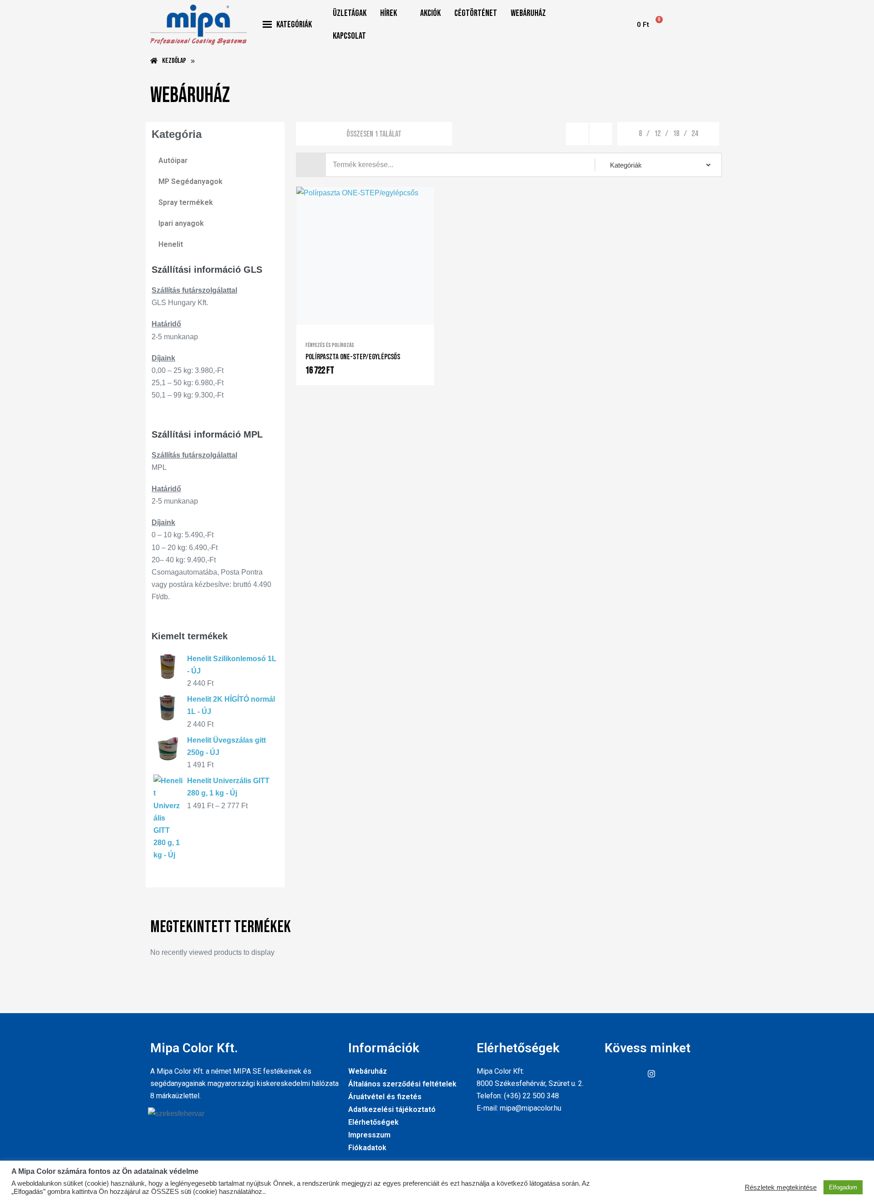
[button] (393, 13)
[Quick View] (360, 322)
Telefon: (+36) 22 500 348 (518, 1095)
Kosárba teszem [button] (374, 323)
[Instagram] (651, 1074)
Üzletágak (349, 13)
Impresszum (369, 1135)
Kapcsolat (349, 36)
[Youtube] (631, 1074)
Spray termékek (185, 202)
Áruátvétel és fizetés (385, 1096)
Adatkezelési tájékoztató (392, 1109)
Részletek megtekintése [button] (781, 1187)
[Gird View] (577, 134)
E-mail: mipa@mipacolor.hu (519, 1108)
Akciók (430, 13)
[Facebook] (611, 1074)
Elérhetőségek (373, 1122)
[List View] (601, 134)
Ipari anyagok (181, 223)
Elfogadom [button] (843, 1187)
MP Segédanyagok (190, 181)
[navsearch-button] (612, 24)
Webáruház (528, 13)
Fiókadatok (367, 1147)
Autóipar (173, 160)
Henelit (170, 244)
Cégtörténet (475, 13)
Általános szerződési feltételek (402, 1084)
